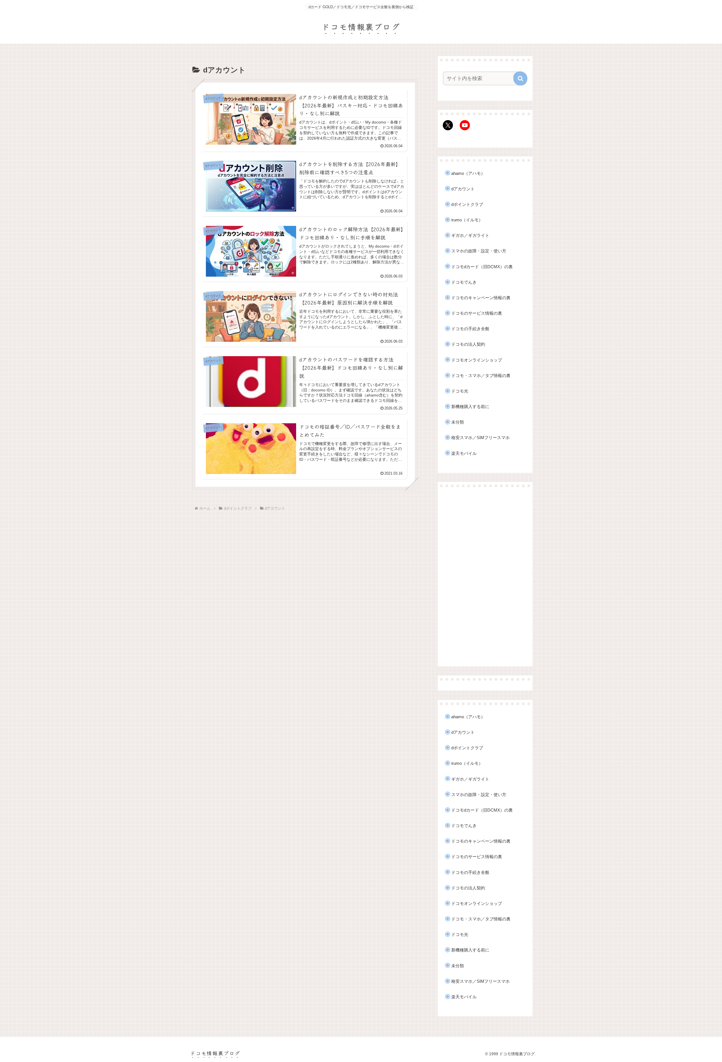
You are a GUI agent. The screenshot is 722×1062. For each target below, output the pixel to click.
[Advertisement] (485, 577)
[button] (520, 78)
